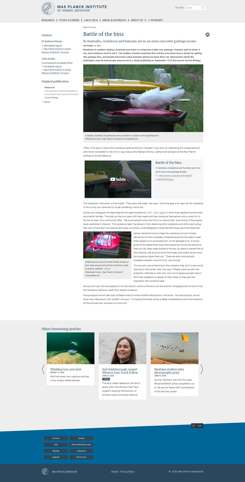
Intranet (157, 20)
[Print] (207, 34)
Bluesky (56, 451)
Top (199, 425)
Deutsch (179, 8)
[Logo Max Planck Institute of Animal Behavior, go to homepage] (95, 8)
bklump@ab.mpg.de (53, 45)
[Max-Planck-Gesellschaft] (47, 471)
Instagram (81, 451)
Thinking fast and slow (65, 369)
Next (202, 369)
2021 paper (159, 212)
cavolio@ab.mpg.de (53, 66)
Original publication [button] (55, 81)
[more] (107, 269)
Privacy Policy (127, 471)
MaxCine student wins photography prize (169, 371)
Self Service (81, 457)
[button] (201, 130)
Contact (81, 438)
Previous (43, 369)
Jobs (56, 444)
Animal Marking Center (81, 444)
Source (47, 102)
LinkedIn (56, 457)
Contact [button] (47, 35)
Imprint (114, 471)
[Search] (202, 8)
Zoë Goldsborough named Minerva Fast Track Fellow (120, 371)
